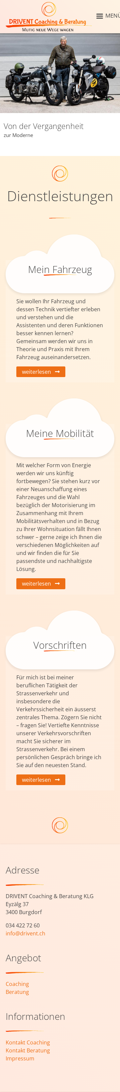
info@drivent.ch (25, 933)
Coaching (17, 984)
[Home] (49, 16)
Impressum (20, 1058)
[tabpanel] (60, 90)
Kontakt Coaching (28, 1042)
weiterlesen (36, 371)
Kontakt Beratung (28, 1050)
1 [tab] (110, 149)
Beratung (17, 992)
